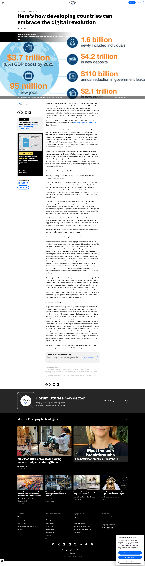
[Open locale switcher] (2, 561)
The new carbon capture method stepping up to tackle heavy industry (57, 493)
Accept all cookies (130, 557)
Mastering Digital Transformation (84, 122)
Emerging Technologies (27, 11)
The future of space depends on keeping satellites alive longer (113, 493)
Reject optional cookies (130, 552)
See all (125, 419)
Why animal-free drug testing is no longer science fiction (86, 493)
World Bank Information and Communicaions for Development (47, 36)
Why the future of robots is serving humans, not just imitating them (39, 460)
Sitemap (72, 553)
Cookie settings (130, 561)
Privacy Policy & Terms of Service (72, 550)
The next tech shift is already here (96, 459)
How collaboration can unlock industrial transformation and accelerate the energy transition (29, 493)
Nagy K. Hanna (22, 103)
